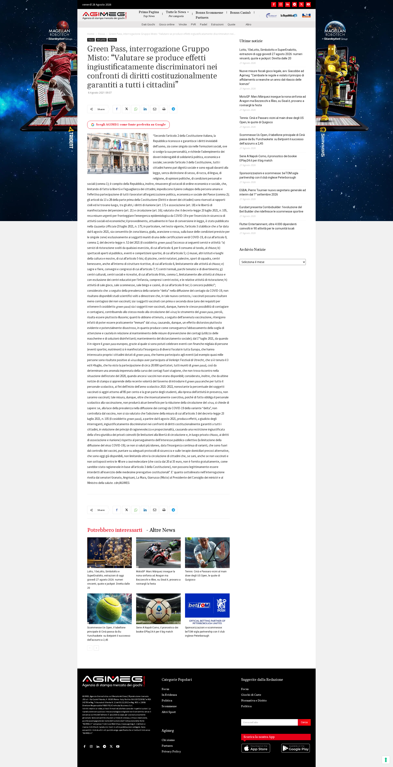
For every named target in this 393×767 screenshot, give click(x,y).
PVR (193, 24)
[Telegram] (294, 4)
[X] (301, 4)
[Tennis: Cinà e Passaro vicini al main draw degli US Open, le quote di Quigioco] (207, 552)
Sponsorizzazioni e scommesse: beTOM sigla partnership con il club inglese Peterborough (205, 631)
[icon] (256, 752)
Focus (101, 34)
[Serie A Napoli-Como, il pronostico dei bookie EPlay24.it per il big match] (158, 608)
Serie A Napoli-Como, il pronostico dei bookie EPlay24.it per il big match (268, 158)
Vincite (183, 24)
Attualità (101, 39)
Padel (203, 24)
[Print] (164, 109)
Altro (248, 24)
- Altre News (160, 530)
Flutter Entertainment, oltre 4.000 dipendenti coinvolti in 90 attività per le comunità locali (268, 226)
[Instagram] (280, 4)
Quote (231, 24)
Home (90, 34)
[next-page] (96, 648)
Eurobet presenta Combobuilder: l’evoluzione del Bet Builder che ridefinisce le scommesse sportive (271, 209)
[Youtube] (308, 4)
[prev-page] (89, 648)
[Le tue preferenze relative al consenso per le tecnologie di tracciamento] (386, 760)
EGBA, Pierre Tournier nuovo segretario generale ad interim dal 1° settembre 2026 (272, 192)
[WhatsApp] (135, 109)
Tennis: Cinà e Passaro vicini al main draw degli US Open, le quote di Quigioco (206, 575)
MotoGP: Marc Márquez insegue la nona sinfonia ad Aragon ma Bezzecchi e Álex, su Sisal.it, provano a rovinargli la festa (272, 101)
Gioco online (167, 24)
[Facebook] (273, 4)
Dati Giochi (148, 24)
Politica (112, 39)
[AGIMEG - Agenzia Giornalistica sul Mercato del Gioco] (104, 15)
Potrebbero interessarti (114, 530)
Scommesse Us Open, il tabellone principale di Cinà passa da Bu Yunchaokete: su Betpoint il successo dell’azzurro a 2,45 (272, 139)
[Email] (154, 109)
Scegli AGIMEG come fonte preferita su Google (131, 125)
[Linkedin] (287, 4)
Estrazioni (217, 24)
